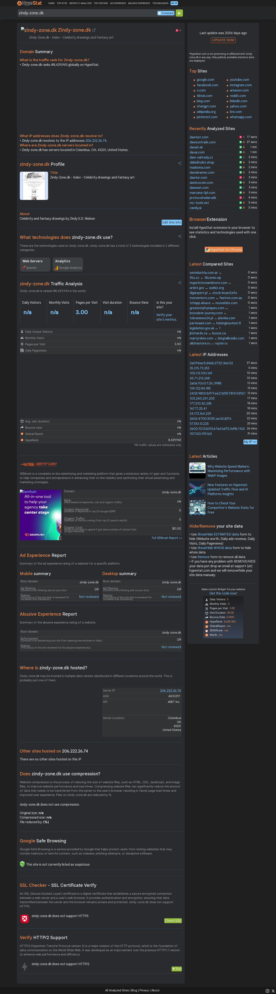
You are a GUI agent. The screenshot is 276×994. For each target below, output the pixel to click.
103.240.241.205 (202, 399)
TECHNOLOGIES (160, 3)
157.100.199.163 (201, 434)
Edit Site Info (171, 222)
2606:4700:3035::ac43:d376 (210, 419)
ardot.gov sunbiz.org (207, 288)
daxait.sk (196, 147)
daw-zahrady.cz (201, 157)
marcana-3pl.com (202, 193)
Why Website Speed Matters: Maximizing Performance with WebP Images (229, 471)
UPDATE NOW (223, 40)
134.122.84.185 (200, 388)
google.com (205, 80)
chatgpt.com (206, 106)
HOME (51, 3)
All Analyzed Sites (117, 990)
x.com (201, 90)
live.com (236, 112)
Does (60, 774)
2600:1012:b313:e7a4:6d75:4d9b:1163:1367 (221, 429)
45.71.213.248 (200, 378)
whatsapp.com (241, 117)
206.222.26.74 (95, 141)
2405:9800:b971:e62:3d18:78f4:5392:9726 (221, 394)
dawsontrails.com (203, 142)
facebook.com (207, 85)
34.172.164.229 (200, 414)
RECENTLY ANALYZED (81, 3)
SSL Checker (58, 885)
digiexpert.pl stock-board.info (213, 293)
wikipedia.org (206, 112)
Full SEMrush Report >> (167, 538)
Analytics (62, 261)
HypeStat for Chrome (226, 250)
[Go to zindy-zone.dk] (94, 30)
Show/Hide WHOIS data (215, 548)
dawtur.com (198, 178)
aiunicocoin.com (201, 183)
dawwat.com (199, 188)
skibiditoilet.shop (202, 163)
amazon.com (239, 90)
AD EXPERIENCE (118, 3)
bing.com (203, 101)
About (155, 990)
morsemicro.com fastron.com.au (216, 298)
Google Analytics (70, 268)
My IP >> (250, 442)
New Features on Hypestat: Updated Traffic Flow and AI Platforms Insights (228, 489)
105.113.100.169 (201, 373)
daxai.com (197, 152)
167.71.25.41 (198, 409)
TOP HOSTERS (101, 3)
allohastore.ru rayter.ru (209, 343)
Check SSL (173, 920)
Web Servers (32, 261)
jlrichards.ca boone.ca (208, 333)
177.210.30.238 (200, 404)
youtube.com (239, 80)
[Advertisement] (101, 101)
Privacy (144, 990)
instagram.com (241, 85)
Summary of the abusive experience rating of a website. (58, 622)
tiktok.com (204, 96)
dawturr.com (199, 137)
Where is (53, 668)
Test (178, 969)
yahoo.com (238, 106)
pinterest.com (207, 117)
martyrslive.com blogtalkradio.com (217, 338)
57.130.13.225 (199, 424)
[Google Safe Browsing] (22, 864)
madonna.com (200, 168)
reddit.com (238, 96)
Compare (167, 13)
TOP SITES (62, 3)
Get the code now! (223, 593)
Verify (43, 937)
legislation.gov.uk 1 (205, 328)
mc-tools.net (199, 203)
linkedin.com (238, 101)
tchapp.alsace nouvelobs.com (213, 303)
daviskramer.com (202, 173)
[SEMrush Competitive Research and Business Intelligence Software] (38, 465)
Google (43, 841)
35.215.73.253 (199, 368)
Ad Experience (43, 555)
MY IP (174, 3)
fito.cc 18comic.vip (205, 278)
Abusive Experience (48, 614)
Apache (31, 268)
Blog (134, 990)
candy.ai (195, 208)
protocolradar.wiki (203, 198)
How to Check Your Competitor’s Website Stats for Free (231, 507)
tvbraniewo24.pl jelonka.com (212, 318)
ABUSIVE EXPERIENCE (139, 3)
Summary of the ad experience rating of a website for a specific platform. (70, 563)
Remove (204, 557)
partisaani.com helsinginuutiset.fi (215, 323)
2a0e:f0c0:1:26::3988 (205, 383)
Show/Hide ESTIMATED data (218, 534)
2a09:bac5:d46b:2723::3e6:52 (211, 363)
